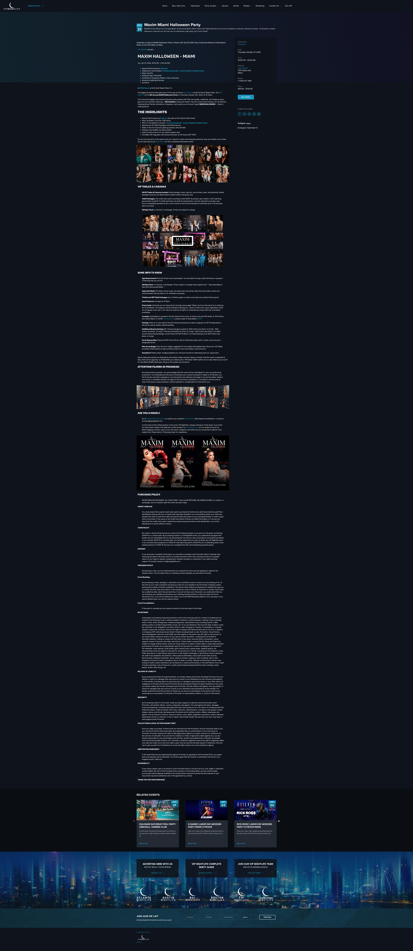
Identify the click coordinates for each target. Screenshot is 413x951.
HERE (199, 319)
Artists (236, 6)
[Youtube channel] (254, 114)
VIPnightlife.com (192, 427)
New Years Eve (178, 6)
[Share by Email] (259, 114)
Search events (205, 873)
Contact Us (274, 6)
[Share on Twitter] (244, 114)
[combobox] (249, 917)
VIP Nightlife (142, 50)
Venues (225, 6)
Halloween (195, 6)
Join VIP (288, 6)
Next (279, 821)
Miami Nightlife (34, 6)
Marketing (260, 6)
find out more (254, 873)
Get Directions (168, 319)
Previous (134, 821)
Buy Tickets (246, 97)
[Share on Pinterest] (249, 114)
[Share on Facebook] (240, 114)
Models (247, 6)
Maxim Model (190, 419)
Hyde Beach (187, 93)
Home (164, 6)
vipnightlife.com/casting (155, 419)
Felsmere (242, 44)
